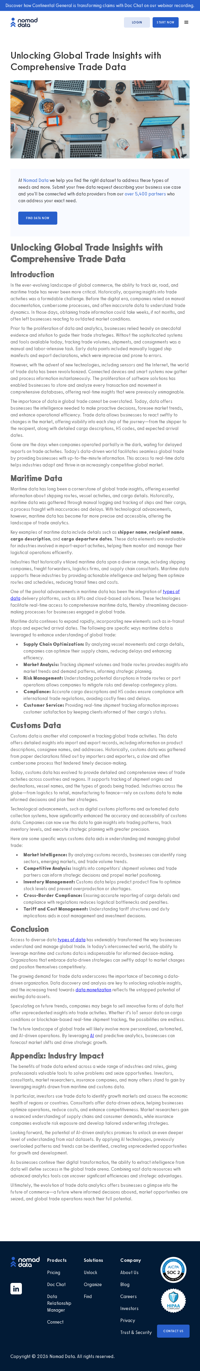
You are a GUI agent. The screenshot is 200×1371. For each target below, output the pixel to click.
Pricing (53, 1272)
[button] (184, 22)
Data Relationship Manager (59, 1303)
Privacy (127, 1320)
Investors (129, 1308)
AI (92, 1035)
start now (165, 22)
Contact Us (173, 1331)
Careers (128, 1296)
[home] (26, 22)
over (130, 194)
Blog (124, 1284)
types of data (71, 940)
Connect (55, 1322)
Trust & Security (136, 1332)
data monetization (93, 990)
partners (156, 194)
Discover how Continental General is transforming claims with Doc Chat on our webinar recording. (100, 5)
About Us (129, 1272)
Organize (93, 1284)
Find (88, 1296)
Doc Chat (56, 1284)
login (137, 22)
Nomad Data (35, 180)
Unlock (90, 1272)
